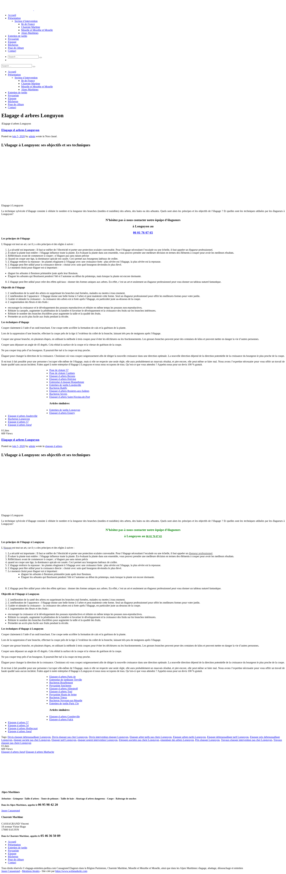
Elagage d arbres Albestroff (63, 688)
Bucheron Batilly (58, 388)
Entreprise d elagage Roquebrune (66, 382)
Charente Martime (30, 27)
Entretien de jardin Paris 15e (64, 703)
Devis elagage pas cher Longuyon (70, 737)
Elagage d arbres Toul (60, 691)
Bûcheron (13, 44)
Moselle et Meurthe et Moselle (37, 30)
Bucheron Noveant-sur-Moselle (65, 700)
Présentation (14, 18)
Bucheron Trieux (58, 697)
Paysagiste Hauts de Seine (63, 694)
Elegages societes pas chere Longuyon (139, 740)
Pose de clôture (16, 47)
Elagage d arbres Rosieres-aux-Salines (69, 391)
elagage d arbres (53, 446)
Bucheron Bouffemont (61, 682)
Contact (12, 50)
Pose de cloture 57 (59, 370)
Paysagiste (13, 39)
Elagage (12, 42)
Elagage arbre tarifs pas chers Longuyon (151, 737)
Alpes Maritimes (29, 33)
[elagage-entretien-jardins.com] (33, 9)
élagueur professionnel (200, 553)
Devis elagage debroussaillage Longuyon (29, 737)
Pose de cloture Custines (62, 373)
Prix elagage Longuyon (207, 740)
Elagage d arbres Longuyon (20, 130)
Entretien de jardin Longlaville (65, 385)
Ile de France (28, 24)
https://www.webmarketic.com (71, 871)
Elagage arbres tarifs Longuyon (189, 737)
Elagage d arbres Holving (62, 379)
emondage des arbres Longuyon (177, 740)
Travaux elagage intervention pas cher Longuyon (246, 740)
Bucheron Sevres (58, 394)
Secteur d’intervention (26, 21)
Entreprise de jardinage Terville (65, 679)
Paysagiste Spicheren (60, 685)
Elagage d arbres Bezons (62, 376)
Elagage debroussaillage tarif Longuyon (228, 737)
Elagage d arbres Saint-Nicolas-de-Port (69, 396)
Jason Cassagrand (10, 810)
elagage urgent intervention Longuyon (98, 740)
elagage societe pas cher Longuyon (32, 740)
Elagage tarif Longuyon (63, 740)
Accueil (12, 15)
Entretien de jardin (17, 36)
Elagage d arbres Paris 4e (62, 676)
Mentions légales (31, 871)
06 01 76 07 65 (143, 232)
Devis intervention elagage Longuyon (108, 737)
